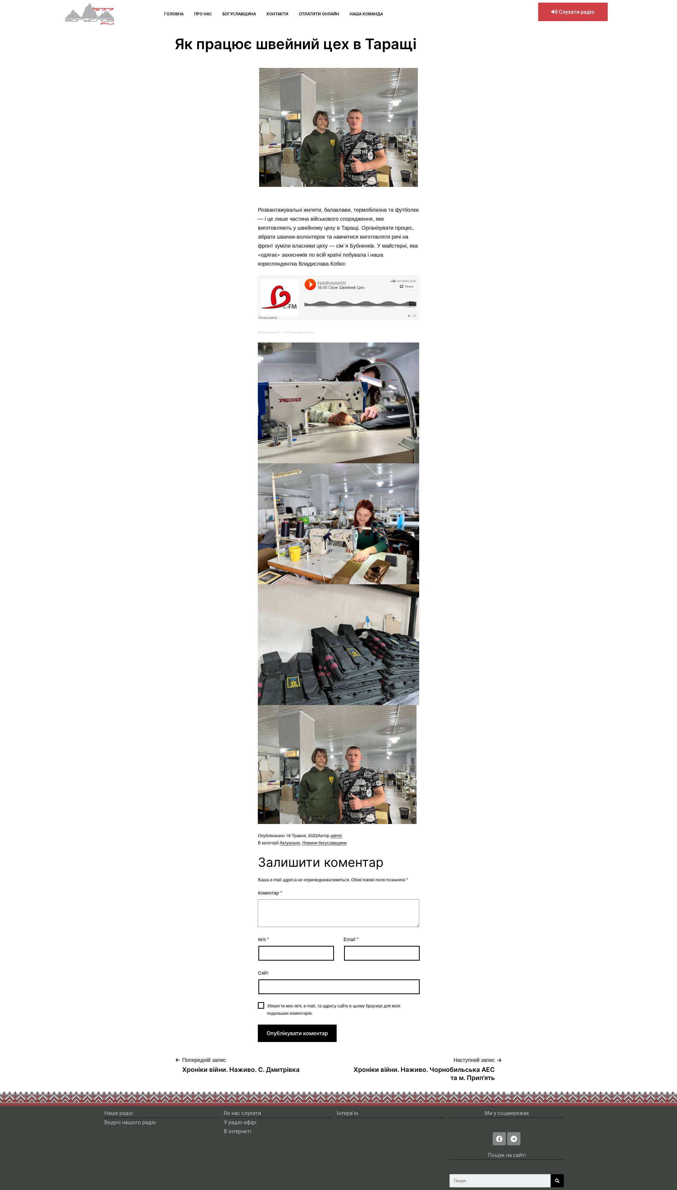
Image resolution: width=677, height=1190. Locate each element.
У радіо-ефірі (240, 1122)
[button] (573, 12)
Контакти (277, 14)
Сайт (263, 972)
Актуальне (290, 843)
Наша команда (366, 14)
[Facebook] (499, 1138)
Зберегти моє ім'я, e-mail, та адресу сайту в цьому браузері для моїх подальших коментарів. (333, 1009)
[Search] (557, 1180)
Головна (174, 14)
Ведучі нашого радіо (130, 1122)
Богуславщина (239, 14)
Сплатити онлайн (319, 14)
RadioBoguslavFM (269, 332)
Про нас (203, 14)
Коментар (270, 892)
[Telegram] (513, 1138)
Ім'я (263, 939)
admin (336, 835)
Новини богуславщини (324, 843)
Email (351, 939)
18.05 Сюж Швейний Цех (298, 332)
